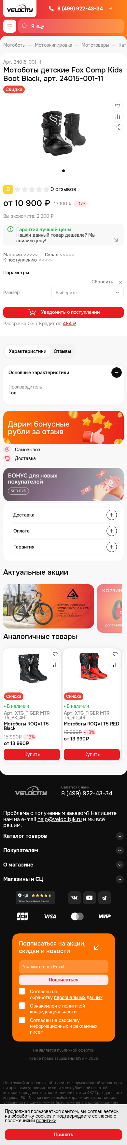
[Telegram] (104, 897)
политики (46, 1120)
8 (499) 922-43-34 (80, 8)
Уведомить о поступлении (70, 312)
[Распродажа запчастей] (48, 606)
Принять (63, 1134)
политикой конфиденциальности (57, 1009)
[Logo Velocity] (19, 8)
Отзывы (62, 351)
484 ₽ (69, 323)
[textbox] (67, 292)
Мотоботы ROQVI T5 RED (91, 724)
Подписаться (63, 980)
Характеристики (28, 351)
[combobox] (87, 292)
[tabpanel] (63, 133)
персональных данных (78, 997)
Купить (32, 754)
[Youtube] (89, 897)
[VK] (74, 897)
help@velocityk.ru (59, 819)
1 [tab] (63, 170)
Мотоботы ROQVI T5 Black (26, 726)
